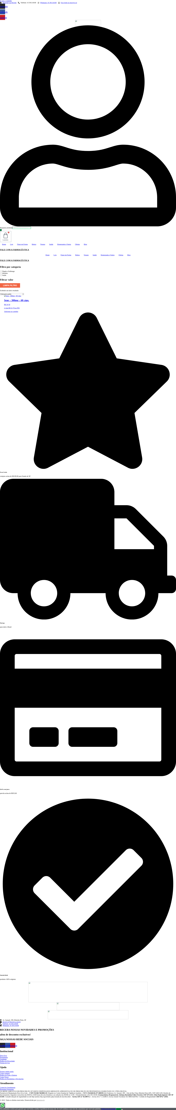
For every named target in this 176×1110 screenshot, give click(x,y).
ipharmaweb (41, 1100)
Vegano (42, 244)
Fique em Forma (22, 244)
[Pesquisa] (1, 230)
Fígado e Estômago (8, 271)
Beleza (34, 244)
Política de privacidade (108, 1109)
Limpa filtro (10, 285)
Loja (11, 244)
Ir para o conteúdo (6, 1)
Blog (85, 244)
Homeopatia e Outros (64, 244)
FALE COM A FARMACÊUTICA (14, 250)
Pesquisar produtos (6, 228)
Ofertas (77, 244)
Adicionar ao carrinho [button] (11, 311)
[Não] (122, 1109)
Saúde (51, 244)
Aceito (118, 1109)
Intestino (5, 273)
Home (4, 244)
